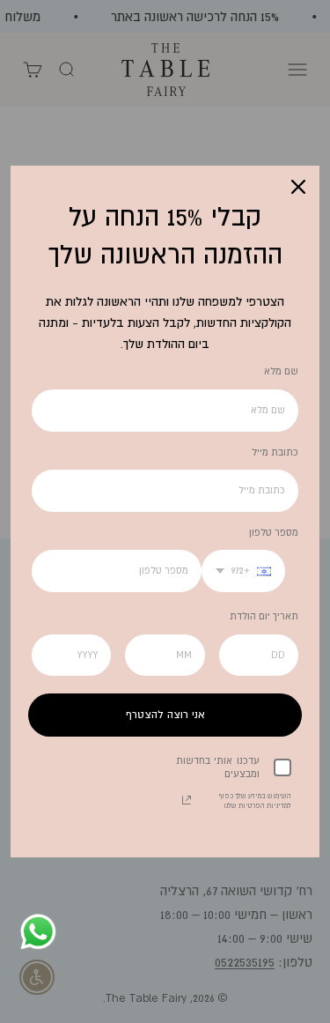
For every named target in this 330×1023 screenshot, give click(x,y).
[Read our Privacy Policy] (186, 800)
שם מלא (281, 371)
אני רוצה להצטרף (165, 714)
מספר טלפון (273, 532)
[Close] (298, 187)
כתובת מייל (275, 452)
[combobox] (243, 571)
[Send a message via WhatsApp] (38, 932)
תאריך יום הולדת (264, 616)
